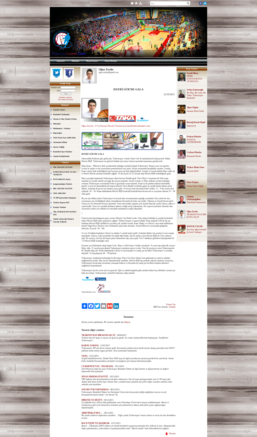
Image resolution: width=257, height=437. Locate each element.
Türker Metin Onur (195, 167)
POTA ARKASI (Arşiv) (61, 179)
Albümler (75, 61)
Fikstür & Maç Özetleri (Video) (65, 119)
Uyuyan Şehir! (193, 171)
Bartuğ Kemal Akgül (196, 122)
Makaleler (57, 124)
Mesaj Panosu (92, 61)
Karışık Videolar (59, 207)
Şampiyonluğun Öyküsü (62, 184)
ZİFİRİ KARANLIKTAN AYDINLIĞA (194, 79)
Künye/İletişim (111, 61)
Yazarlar (172, 307)
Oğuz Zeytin (192, 211)
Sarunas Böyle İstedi (195, 111)
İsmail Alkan (192, 73)
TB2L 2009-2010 (59, 193)
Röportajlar (57, 133)
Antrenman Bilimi (60, 142)
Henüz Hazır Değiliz (195, 186)
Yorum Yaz (171, 304)
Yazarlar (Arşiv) (59, 110)
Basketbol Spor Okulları (62, 152)
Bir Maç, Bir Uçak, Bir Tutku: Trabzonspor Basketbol (196, 95)
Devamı (172, 433)
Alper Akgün (192, 107)
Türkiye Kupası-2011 (61, 202)
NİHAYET (191, 126)
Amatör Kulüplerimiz (61, 156)
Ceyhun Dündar (194, 152)
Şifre (58, 91)
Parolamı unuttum (65, 97)
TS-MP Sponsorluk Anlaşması (64, 198)
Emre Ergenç (192, 182)
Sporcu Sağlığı (58, 147)
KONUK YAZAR (195, 226)
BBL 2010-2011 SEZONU (62, 189)
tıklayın (127, 322)
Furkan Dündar (194, 136)
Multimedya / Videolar (61, 128)
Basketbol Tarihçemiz (61, 114)
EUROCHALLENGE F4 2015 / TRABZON (65, 173)
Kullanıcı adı (55, 87)
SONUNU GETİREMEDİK (194, 141)
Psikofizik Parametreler (196, 202)
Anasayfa (61, 61)
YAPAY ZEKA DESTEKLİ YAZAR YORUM (63, 220)
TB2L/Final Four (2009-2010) (64, 138)
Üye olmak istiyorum (65, 99)
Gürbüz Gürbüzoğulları (194, 198)
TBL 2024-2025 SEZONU (63, 167)
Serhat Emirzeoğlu (195, 90)
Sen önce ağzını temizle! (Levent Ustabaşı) (197, 230)
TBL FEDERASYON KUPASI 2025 (64, 213)
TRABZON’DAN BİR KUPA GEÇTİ (196, 215)
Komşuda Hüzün (194, 156)
